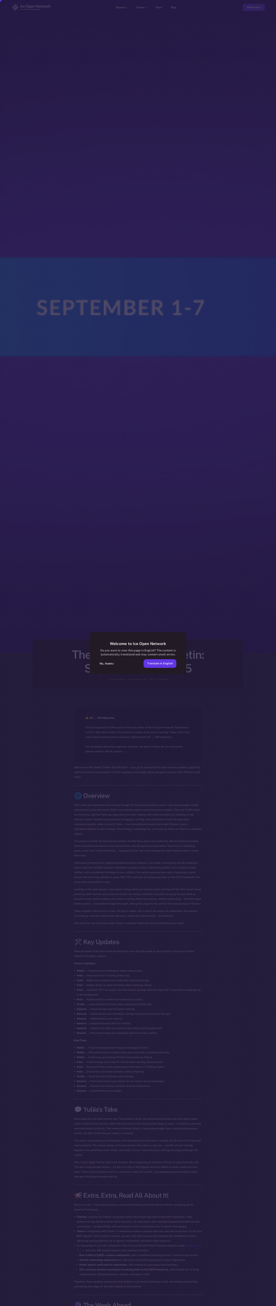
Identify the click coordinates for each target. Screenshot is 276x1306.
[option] (121, 1303)
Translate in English (160, 663)
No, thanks (107, 663)
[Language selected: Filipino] (194, 1303)
